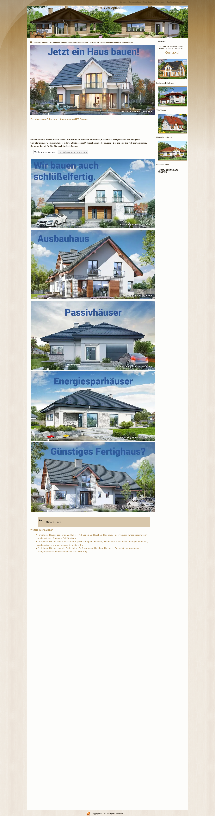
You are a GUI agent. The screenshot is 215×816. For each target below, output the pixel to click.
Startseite (123, 2)
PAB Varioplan (109, 8)
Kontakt (183, 2)
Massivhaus (147, 2)
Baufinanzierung (173, 2)
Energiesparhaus (135, 2)
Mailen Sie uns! (54, 522)
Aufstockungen (159, 2)
